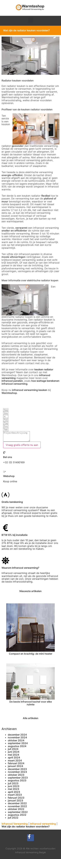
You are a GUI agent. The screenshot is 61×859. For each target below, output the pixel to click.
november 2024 (17, 737)
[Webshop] (4, 471)
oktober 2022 (16, 809)
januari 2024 (15, 766)
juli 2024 (13, 748)
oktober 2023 (16, 774)
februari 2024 (16, 763)
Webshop (9, 476)
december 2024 (17, 734)
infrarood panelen (12, 380)
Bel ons (7, 457)
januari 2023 (15, 800)
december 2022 (17, 803)
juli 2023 (13, 783)
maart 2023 (15, 794)
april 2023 (14, 791)
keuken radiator (43, 369)
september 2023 (18, 777)
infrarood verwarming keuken (29, 390)
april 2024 (14, 757)
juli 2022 (13, 817)
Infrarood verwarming (43, 823)
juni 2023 (13, 786)
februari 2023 (16, 797)
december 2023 (17, 769)
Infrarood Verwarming (15, 823)
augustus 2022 (17, 814)
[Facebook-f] (30, 837)
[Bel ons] (4, 452)
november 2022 (17, 806)
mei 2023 (13, 789)
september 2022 (18, 812)
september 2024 (18, 743)
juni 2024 (13, 751)
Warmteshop (9, 392)
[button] (30, 20)
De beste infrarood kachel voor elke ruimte (30, 703)
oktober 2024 (16, 740)
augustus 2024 (17, 746)
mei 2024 (13, 754)
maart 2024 (15, 760)
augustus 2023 (17, 780)
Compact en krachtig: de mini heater (30, 653)
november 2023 (17, 771)
